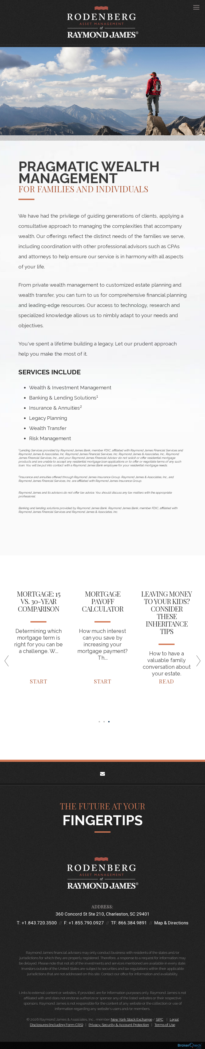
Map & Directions (171, 922)
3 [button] (109, 721)
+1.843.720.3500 (39, 922)
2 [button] (104, 721)
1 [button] (99, 721)
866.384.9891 (132, 922)
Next (196, 663)
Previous (9, 663)
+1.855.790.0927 (86, 922)
